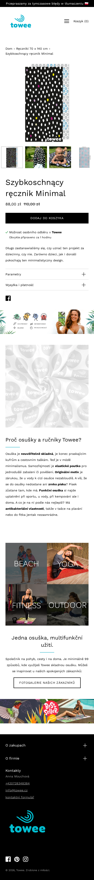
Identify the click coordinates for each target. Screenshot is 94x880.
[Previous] (16, 102)
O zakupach (15, 745)
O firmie (12, 758)
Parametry (13, 274)
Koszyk (81, 21)
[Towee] (20, 21)
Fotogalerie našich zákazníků (47, 682)
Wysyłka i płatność (19, 285)
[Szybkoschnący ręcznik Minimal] (12, 157)
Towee (20, 870)
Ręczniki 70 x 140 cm (32, 48)
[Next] (77, 102)
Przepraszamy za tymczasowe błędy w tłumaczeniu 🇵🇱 (47, 3)
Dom (8, 48)
